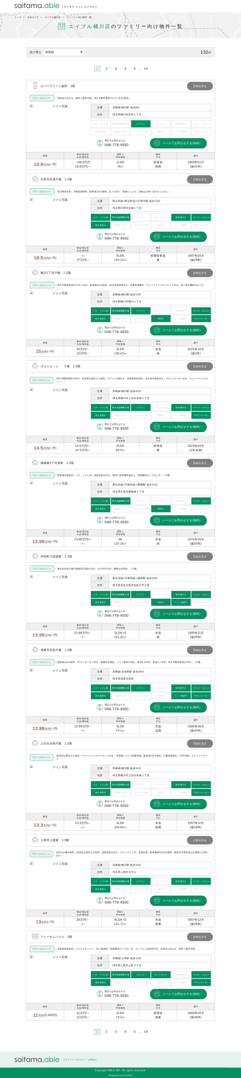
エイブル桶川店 (53, 17)
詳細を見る (120, 125)
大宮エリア (33, 17)
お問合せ (92, 1059)
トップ (18, 17)
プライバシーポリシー (74, 1059)
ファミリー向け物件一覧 (79, 17)
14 (146, 68)
